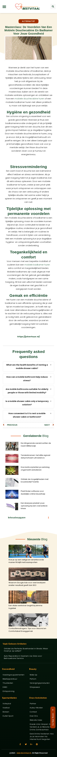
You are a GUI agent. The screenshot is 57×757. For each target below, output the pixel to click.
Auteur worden (36, 708)
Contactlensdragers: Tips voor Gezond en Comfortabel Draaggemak (27, 629)
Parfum (33, 679)
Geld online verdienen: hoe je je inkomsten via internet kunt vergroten (42, 736)
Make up (33, 675)
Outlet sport (8, 716)
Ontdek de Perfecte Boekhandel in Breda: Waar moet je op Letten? (26, 649)
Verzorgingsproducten (40, 683)
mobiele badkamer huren (37, 264)
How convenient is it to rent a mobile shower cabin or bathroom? (30, 415)
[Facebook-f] (20, 744)
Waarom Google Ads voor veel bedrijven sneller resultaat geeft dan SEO (27, 584)
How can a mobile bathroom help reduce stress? (29, 379)
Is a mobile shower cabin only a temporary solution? (29, 403)
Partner (33, 703)
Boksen (6, 712)
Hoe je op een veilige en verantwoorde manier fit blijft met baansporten (26, 561)
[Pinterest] (37, 744)
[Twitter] (26, 744)
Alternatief (28, 21)
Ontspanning (9, 691)
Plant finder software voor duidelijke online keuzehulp (33, 492)
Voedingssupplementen (13, 675)
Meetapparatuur (10, 679)
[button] (4, 6)
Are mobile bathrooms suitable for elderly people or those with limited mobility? (29, 391)
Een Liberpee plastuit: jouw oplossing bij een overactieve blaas (34, 506)
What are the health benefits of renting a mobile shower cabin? (29, 366)
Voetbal (6, 708)
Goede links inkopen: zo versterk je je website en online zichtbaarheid (41, 727)
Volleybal (7, 703)
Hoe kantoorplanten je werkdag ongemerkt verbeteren (35, 468)
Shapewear (35, 687)
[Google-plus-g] (31, 744)
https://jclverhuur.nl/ (28, 336)
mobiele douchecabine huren (29, 98)
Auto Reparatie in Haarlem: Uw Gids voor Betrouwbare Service (23, 657)
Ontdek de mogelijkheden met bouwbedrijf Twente (34, 480)
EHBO (5, 687)
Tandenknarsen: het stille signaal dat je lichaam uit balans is (35, 456)
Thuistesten (8, 683)
